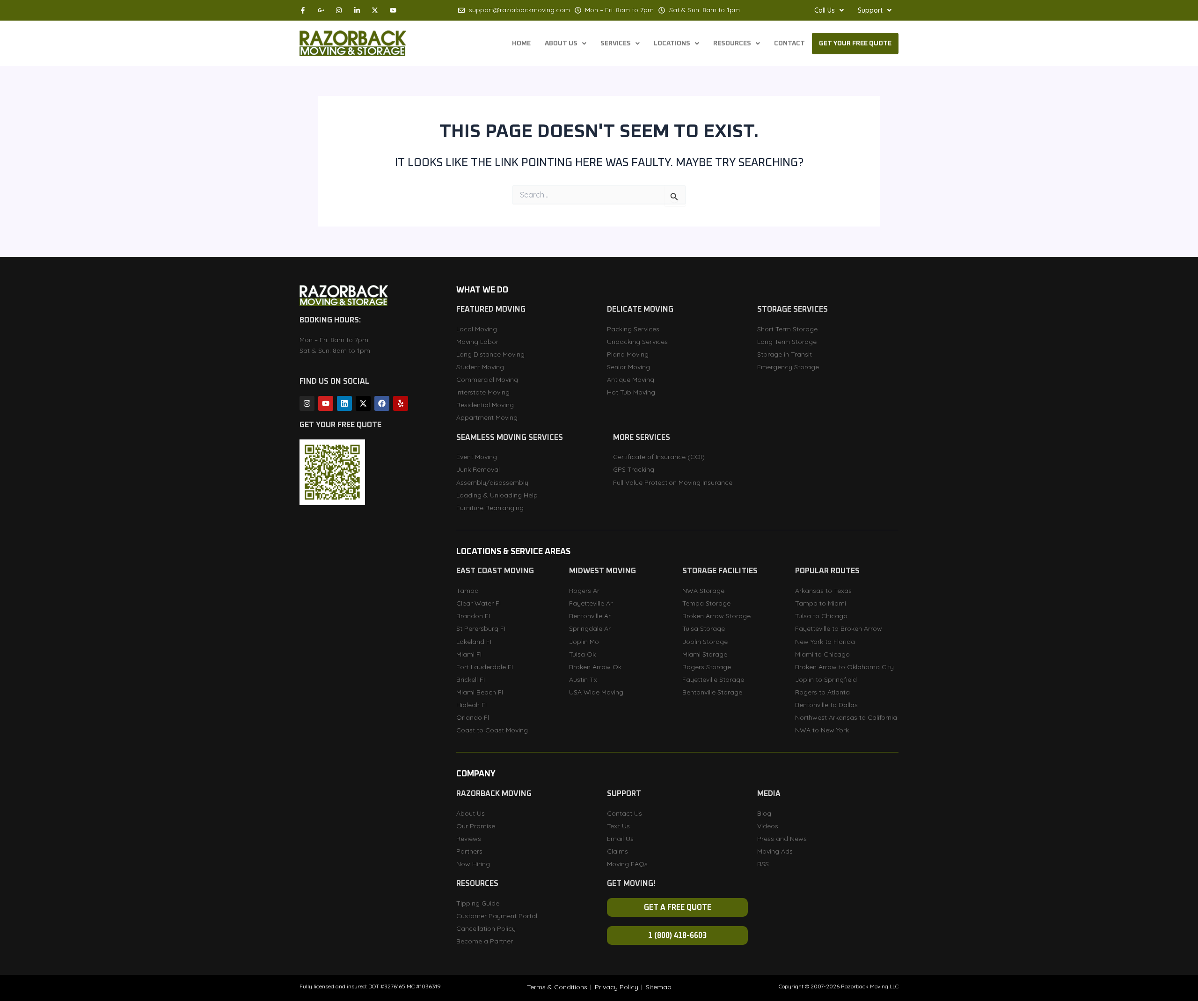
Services (615, 43)
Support (870, 10)
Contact (789, 43)
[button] (829, 10)
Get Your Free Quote (855, 43)
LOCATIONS (672, 43)
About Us (561, 43)
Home (521, 43)
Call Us (824, 10)
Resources (732, 43)
